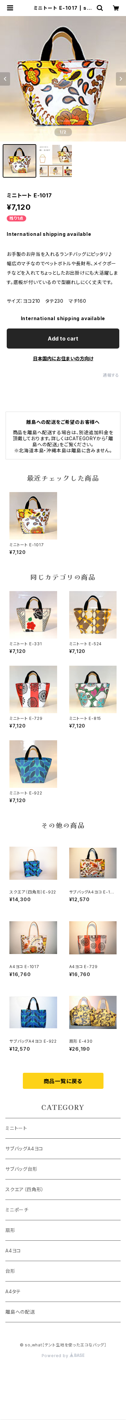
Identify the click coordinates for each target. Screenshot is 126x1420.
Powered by (56, 1355)
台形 (10, 1271)
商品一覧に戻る (63, 1081)
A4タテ (13, 1291)
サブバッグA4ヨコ (24, 1148)
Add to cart (63, 338)
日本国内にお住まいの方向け (63, 358)
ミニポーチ (17, 1210)
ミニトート (16, 1128)
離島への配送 (20, 1312)
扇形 (10, 1230)
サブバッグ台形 (21, 1169)
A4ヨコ (13, 1250)
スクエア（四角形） (24, 1189)
